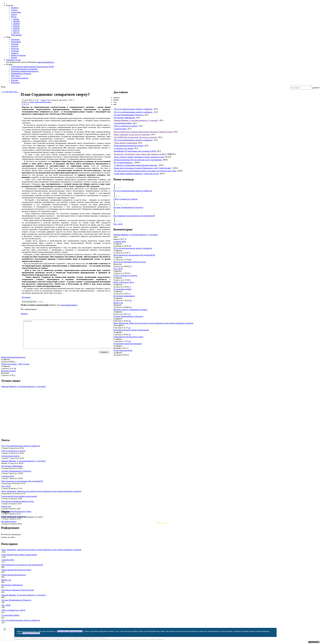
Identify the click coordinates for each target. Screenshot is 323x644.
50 (15, 368)
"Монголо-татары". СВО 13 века (15, 364)
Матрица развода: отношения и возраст (130, 309)
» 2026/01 (15, 28)
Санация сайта (120, 129)
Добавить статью (13, 60)
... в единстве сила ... (10, 92)
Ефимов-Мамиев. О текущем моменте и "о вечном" (136, 120)
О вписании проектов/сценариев (127, 343)
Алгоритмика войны (123, 123)
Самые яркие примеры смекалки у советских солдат (136, 174)
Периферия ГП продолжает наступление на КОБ (135, 151)
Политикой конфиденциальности (69, 631)
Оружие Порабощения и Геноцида (129, 115)
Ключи (14, 57)
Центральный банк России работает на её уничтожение (138, 160)
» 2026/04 (15, 21)
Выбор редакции (18, 55)
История (14, 44)
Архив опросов (161, 522)
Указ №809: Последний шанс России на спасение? (135, 137)
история (31, 102)
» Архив (15, 19)
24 (129, 321)
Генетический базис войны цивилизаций (131, 330)
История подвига (8, 371)
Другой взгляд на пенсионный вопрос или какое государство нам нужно (145, 171)
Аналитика (16, 12)
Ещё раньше (16, 35)
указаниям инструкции (31, 633)
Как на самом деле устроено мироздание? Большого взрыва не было (143, 132)
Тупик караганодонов (122, 350)
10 (130, 300)
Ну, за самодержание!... (124, 162)
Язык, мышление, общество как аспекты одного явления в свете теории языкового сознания (153, 323)
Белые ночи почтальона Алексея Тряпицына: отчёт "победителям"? (143, 168)
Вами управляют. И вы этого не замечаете (132, 134)
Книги (14, 14)
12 (130, 307)
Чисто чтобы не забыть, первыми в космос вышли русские (139, 157)
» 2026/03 (15, 23)
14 (129, 314)
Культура (15, 48)
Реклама (14, 80)
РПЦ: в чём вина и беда (123, 282)
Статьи (14, 10)
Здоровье (15, 51)
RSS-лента (15, 76)
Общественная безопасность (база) (129, 146)
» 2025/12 (15, 30)
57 (130, 266)
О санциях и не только (123, 148)
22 (129, 328)
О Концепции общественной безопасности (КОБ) (32, 67)
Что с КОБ (118, 224)
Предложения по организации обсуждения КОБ (134, 216)
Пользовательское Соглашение (24, 69)
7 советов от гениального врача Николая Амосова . (136, 165)
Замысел (14, 53)
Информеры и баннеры (21, 73)
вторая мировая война (42, 102)
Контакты (15, 82)
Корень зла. (118, 303)
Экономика (16, 42)
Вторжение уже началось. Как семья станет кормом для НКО (140, 154)
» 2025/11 (15, 33)
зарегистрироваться (45, 62)
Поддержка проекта (19, 78)
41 (130, 260)
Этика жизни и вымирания (125, 143)
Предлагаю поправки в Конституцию (129, 262)
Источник (26, 297)
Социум (14, 46)
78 (130, 246)
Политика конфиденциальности (25, 71)
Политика (15, 39)
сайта (76, 637)
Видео (14, 17)
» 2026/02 (15, 26)
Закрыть (24, 313)
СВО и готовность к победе (126, 126)
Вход (3, 87)
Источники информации (124, 118)
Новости (15, 8)
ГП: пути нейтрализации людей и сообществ (133, 109)
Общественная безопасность (13, 357)
